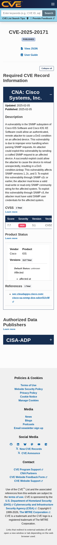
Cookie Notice (28, 396)
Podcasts (28, 424)
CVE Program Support (27, 469)
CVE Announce (30, 453)
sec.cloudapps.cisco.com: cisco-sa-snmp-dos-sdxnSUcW (31, 296)
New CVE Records (30, 449)
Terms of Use (28, 385)
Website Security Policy (28, 389)
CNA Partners (28, 473)
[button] (53, 4)
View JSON (31, 48)
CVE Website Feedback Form (27, 477)
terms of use (16, 497)
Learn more (11, 212)
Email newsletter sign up (28, 428)
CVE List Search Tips (13, 18)
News (28, 416)
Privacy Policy (28, 393)
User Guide (31, 55)
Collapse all (46, 68)
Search (49, 13)
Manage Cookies (29, 400)
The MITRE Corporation (33, 512)
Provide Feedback (43, 18)
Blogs (28, 420)
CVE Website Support (27, 481)
